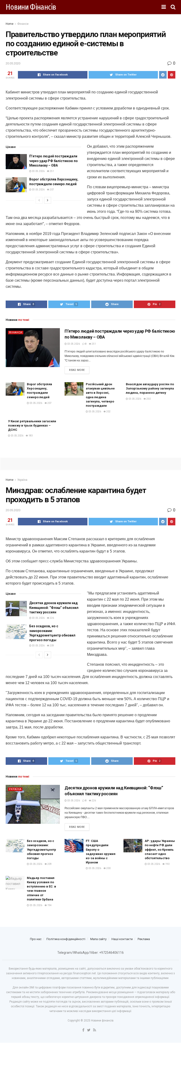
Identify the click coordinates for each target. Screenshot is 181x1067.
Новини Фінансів (31, 7)
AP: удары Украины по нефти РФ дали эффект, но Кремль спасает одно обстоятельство (160, 849)
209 (51, 645)
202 (108, 411)
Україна (22, 479)
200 (108, 868)
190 (167, 864)
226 (51, 618)
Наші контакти (122, 939)
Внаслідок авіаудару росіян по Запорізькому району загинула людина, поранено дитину (150, 388)
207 (51, 189)
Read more (77, 370)
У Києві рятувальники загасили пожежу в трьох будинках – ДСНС (32, 425)
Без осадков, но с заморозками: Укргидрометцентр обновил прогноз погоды (41, 849)
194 (49, 905)
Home (9, 23)
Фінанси (23, 23)
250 (148, 399)
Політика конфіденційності (65, 939)
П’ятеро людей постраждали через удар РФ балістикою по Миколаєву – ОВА (53, 160)
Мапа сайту (98, 939)
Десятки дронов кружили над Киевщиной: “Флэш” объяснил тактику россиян (53, 607)
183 (30, 435)
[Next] (47, 200)
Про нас (35, 939)
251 (51, 171)
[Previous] (39, 200)
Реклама (144, 939)
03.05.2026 (38, 171)
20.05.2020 (13, 63)
